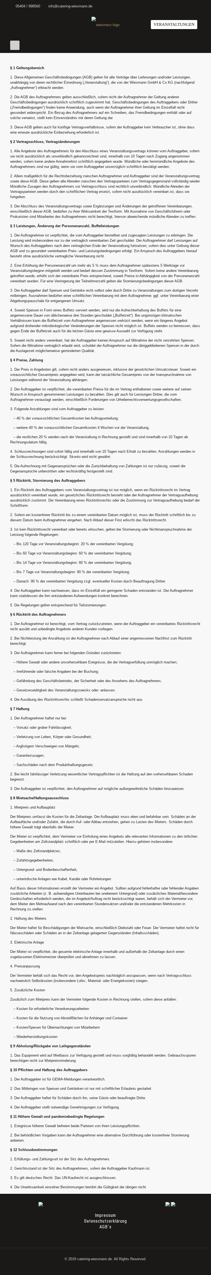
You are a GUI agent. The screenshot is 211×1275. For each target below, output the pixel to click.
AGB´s (105, 1226)
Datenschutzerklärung (105, 1221)
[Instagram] (198, 6)
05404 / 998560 (28, 6)
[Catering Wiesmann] (105, 24)
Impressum (105, 1215)
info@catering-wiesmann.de (70, 6)
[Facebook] (190, 6)
